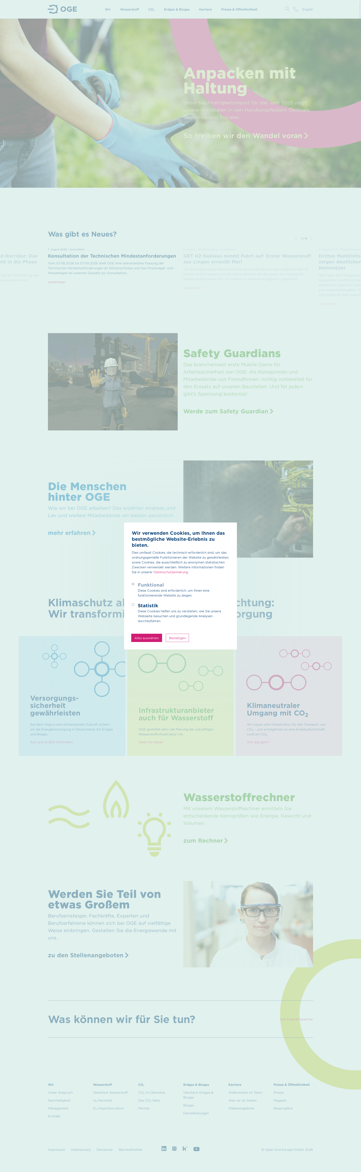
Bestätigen (177, 638)
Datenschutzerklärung (171, 572)
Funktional (151, 585)
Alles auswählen (146, 638)
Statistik (148, 605)
